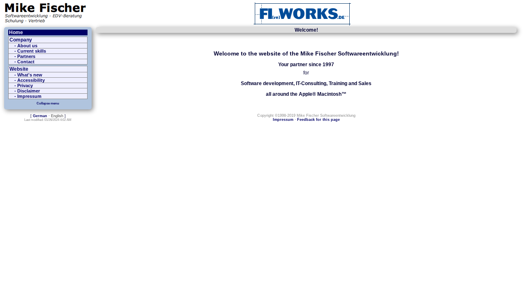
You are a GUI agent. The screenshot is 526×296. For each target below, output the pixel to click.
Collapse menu (48, 103)
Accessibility (31, 80)
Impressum (29, 96)
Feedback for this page (318, 120)
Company (20, 40)
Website (18, 69)
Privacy (25, 85)
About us (27, 45)
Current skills (31, 51)
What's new (29, 74)
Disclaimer (28, 90)
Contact (26, 61)
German (40, 116)
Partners (26, 56)
